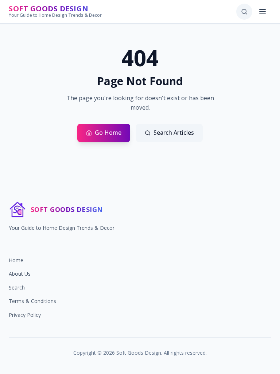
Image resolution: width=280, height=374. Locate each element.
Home (16, 260)
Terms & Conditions (32, 301)
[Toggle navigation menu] (263, 12)
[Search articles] (244, 12)
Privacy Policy (25, 314)
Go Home (108, 133)
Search (17, 287)
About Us (20, 273)
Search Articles (173, 133)
